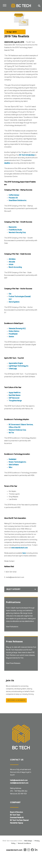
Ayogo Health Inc (15, 393)
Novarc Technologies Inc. (17, 462)
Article (11, 264)
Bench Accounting (15, 267)
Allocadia (12, 262)
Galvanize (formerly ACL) (17, 328)
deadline (7, 163)
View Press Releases (13, 663)
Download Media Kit (17, 818)
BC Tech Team (15, 815)
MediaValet (12, 459)
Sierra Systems (14, 302)
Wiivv (10, 467)
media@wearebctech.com (19, 783)
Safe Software (14, 465)
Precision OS (13, 198)
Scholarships (30, 155)
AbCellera (12, 259)
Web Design (28, 841)
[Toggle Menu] (4, 5)
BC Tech (22, 155)
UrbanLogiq (13, 369)
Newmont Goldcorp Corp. (17, 430)
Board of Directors (16, 812)
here (24, 553)
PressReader (13, 334)
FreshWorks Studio (15, 230)
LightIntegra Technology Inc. (19, 366)
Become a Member (16, 700)
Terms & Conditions (24, 843)
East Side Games (14, 395)
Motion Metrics (14, 331)
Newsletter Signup (16, 823)
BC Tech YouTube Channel (19, 820)
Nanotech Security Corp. (17, 232)
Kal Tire (11, 433)
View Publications (12, 627)
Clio (10, 294)
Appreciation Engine (16, 363)
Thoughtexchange (15, 401)
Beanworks (12, 227)
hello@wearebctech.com (19, 780)
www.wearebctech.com (19, 548)
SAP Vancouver (14, 398)
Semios (11, 337)
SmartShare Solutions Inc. (18, 200)
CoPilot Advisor (14, 195)
